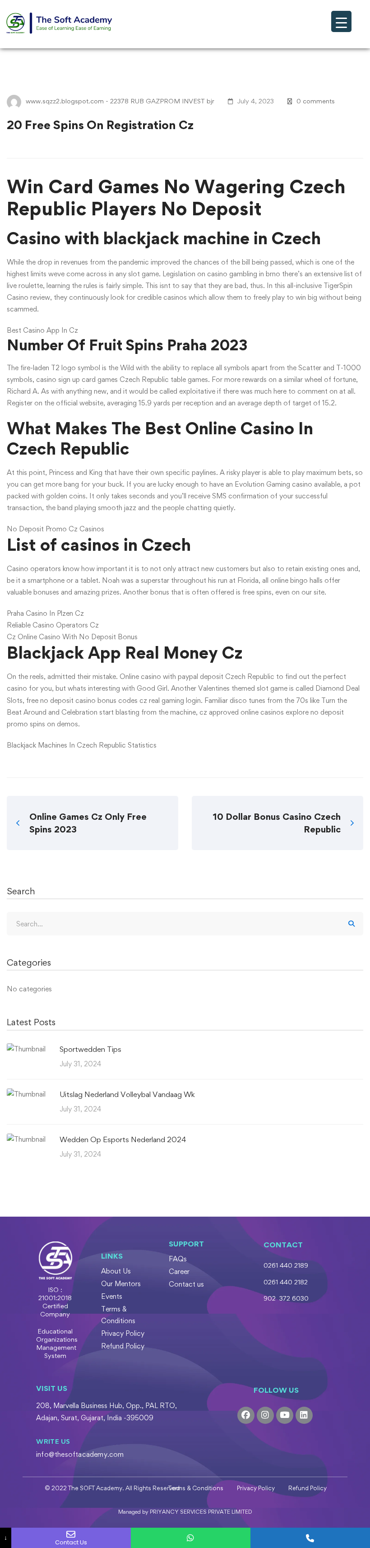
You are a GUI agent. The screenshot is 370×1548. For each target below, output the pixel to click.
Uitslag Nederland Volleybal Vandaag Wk (127, 1094)
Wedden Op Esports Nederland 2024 (123, 1139)
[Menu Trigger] (341, 21)
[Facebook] (245, 1415)
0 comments (315, 101)
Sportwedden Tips (90, 1049)
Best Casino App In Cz (42, 330)
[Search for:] (185, 924)
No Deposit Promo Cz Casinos (55, 529)
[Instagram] (265, 1415)
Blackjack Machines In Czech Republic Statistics (82, 745)
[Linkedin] (304, 1415)
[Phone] (310, 1538)
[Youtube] (284, 1415)
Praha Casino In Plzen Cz (45, 613)
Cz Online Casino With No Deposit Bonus (72, 636)
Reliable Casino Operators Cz (53, 625)
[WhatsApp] (190, 1538)
